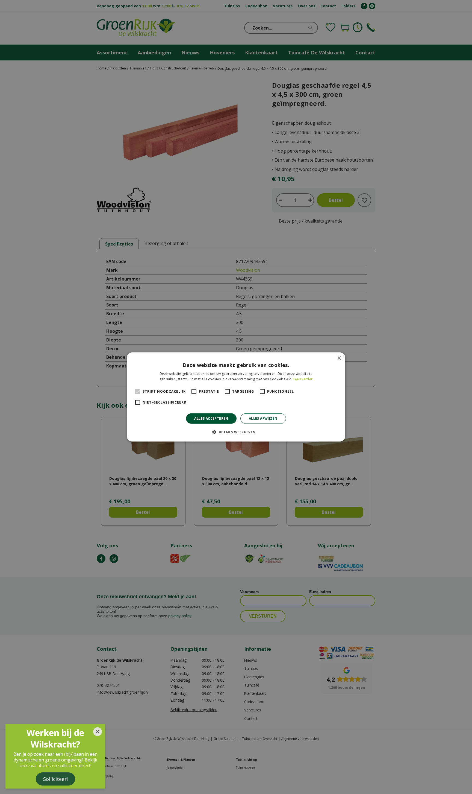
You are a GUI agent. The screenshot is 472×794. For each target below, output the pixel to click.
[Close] (97, 731)
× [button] (339, 358)
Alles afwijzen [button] (263, 418)
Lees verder (302, 379)
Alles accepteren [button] (211, 418)
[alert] (236, 397)
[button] (235, 432)
